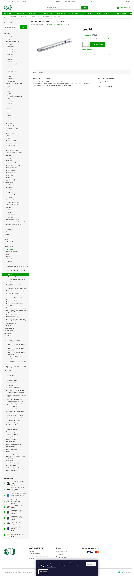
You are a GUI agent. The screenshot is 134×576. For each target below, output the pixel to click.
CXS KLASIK (10, 62)
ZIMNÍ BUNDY (10, 126)
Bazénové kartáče (11, 439)
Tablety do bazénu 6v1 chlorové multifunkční (16, 353)
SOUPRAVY (10, 79)
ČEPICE (9, 116)
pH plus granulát (11, 373)
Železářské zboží (9, 328)
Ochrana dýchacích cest (13, 220)
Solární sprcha (10, 461)
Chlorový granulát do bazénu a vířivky (17, 361)
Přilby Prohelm (11, 215)
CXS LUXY (9, 59)
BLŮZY (8, 66)
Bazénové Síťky (10, 442)
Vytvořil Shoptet (126, 572)
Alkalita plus (10, 385)
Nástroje (7, 244)
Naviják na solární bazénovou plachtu (16, 468)
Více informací (51, 567)
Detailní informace (87, 49)
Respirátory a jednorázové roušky (16, 222)
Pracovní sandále (11, 170)
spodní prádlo (10, 158)
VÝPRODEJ (7, 239)
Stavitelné (9, 261)
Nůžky (8, 254)
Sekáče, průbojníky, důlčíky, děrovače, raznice (17, 300)
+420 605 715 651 (62, 554)
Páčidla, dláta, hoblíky (12, 252)
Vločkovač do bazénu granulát (15, 415)
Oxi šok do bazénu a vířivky (14, 399)
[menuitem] (8, 13)
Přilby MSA (10, 217)
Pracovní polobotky (11, 168)
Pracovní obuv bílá (11, 173)
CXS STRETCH (10, 52)
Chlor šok (9, 359)
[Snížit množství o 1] (89, 45)
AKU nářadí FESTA (11, 314)
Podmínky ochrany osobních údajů (38, 556)
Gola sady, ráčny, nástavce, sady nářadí (15, 285)
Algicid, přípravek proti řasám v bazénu (17, 404)
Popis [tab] (34, 72)
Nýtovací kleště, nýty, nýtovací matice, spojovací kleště (17, 311)
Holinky (8, 178)
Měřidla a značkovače (10, 242)
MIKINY (8, 108)
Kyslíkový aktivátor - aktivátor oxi (16, 402)
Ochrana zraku (10, 187)
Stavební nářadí (9, 247)
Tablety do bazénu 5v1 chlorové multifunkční (16, 349)
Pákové (9, 282)
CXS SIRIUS (10, 49)
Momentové (10, 264)
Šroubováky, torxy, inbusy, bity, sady (16, 288)
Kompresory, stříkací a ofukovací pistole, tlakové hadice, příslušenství (16, 320)
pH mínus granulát (12, 380)
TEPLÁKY (8, 39)
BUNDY (8, 86)
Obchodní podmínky (69, 1)
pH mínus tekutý (11, 383)
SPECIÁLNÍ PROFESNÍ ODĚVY (13, 143)
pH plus (9, 370)
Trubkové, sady (11, 274)
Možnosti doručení (105, 39)
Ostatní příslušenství (12, 470)
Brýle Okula (10, 192)
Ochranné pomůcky (10, 185)
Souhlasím (90, 564)
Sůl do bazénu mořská (12, 434)
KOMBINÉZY (10, 76)
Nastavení (43, 572)
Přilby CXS (9, 210)
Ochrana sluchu (10, 200)
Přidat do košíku (99, 44)
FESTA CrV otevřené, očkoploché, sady (16, 271)
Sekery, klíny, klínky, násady (14, 297)
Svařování (9, 326)
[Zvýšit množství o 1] (89, 43)
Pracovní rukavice (9, 183)
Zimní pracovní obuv (11, 163)
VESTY (8, 113)
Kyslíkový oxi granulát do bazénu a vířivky (16, 396)
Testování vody (10, 432)
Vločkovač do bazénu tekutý (14, 418)
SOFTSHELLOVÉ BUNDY (13, 128)
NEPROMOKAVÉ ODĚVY (12, 150)
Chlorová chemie (11, 338)
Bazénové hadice (11, 452)
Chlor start (10, 364)
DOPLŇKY (9, 121)
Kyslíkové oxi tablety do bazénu (15, 393)
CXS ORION (10, 54)
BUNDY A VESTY (10, 123)
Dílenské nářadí (9, 249)
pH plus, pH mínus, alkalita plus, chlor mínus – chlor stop (16, 367)
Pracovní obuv (8, 160)
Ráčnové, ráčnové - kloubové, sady (16, 279)
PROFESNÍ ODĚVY (11, 146)
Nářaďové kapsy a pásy (12, 317)
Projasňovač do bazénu (13, 420)
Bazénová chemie (9, 335)
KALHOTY (9, 69)
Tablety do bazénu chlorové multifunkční (14, 341)
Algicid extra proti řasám (13, 406)
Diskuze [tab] (41, 72)
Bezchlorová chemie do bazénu (15, 390)
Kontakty (57, 1)
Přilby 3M (9, 212)
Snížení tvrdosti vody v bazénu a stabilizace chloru (15, 423)
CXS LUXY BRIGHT (11, 57)
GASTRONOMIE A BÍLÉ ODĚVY (14, 153)
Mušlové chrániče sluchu (13, 205)
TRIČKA (9, 111)
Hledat (84, 7)
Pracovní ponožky (9, 227)
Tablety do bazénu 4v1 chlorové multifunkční (16, 345)
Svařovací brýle (11, 195)
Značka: (65, 25)
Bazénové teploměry (12, 454)
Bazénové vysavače (11, 449)
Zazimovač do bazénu (12, 429)
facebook (31, 558)
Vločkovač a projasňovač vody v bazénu (15, 412)
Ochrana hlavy (10, 207)
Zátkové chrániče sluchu (13, 202)
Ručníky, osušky (9, 229)
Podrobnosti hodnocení (53, 25)
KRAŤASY (9, 74)
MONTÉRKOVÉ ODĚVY (12, 64)
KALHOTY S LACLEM (12, 71)
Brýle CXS (9, 190)
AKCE (6, 232)
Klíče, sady (9, 259)
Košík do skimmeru (11, 465)
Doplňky (7, 234)
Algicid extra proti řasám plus (15, 409)
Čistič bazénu (10, 427)
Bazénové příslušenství (11, 437)
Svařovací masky (11, 197)
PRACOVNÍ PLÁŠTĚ (12, 81)
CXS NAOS (9, 44)
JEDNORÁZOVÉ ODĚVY (12, 148)
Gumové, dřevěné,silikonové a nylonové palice (14, 294)
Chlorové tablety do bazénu (14, 356)
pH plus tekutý (11, 375)
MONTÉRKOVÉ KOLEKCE (12, 42)
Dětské (6, 237)
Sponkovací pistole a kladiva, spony (16, 308)
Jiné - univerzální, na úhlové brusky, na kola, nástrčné (17, 267)
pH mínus (9, 378)
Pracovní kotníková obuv (13, 165)
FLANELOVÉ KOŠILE (11, 141)
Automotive (8, 333)
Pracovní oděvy (9, 37)
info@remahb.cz (62, 552)
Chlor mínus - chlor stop (13, 388)
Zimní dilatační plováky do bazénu (15, 463)
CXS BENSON (10, 47)
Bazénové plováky (11, 447)
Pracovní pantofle (11, 175)
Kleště (8, 257)
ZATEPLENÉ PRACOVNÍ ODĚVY (14, 84)
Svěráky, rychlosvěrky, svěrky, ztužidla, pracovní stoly (14, 304)
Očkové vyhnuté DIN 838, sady (15, 277)
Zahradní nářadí (9, 331)
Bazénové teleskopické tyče (14, 444)
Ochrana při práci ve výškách (14, 224)
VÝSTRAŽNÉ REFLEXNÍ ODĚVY (14, 96)
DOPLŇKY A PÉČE (10, 180)
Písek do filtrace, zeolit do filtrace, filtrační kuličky (16, 457)
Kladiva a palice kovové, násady (15, 291)
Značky (6, 473)
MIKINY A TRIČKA (10, 133)
